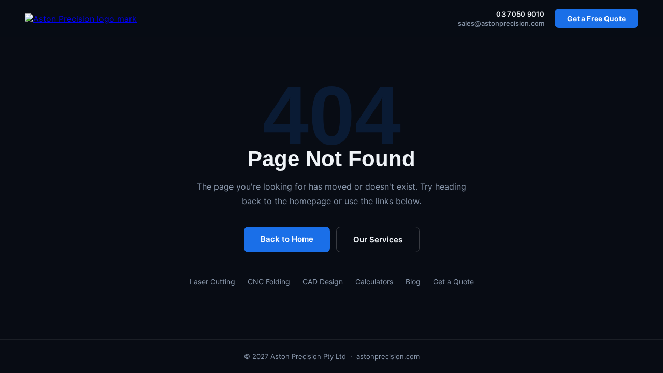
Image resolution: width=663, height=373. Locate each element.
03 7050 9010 (520, 14)
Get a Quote (453, 281)
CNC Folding (269, 281)
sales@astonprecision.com (501, 23)
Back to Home (287, 239)
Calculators (374, 281)
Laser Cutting (212, 281)
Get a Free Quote (596, 18)
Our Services (377, 240)
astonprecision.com (388, 356)
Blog (413, 281)
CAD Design (322, 281)
